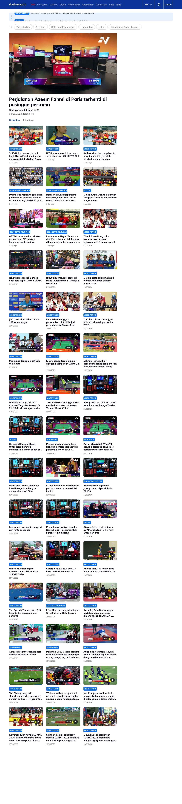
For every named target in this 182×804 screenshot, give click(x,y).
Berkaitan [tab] (14, 120)
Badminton (88, 4)
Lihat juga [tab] (28, 120)
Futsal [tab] (102, 27)
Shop (118, 4)
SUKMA (53, 4)
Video (63, 4)
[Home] (17, 4)
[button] (11, 15)
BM (146, 4)
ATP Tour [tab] (40, 27)
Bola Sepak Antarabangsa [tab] (125, 27)
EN (151, 4)
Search (159, 4)
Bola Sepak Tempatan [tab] (63, 27)
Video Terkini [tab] (23, 27)
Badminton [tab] (87, 27)
